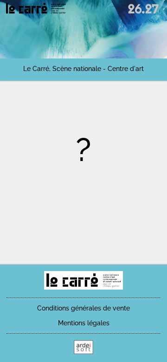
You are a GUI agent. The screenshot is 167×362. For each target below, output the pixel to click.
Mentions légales (83, 323)
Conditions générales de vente (83, 308)
